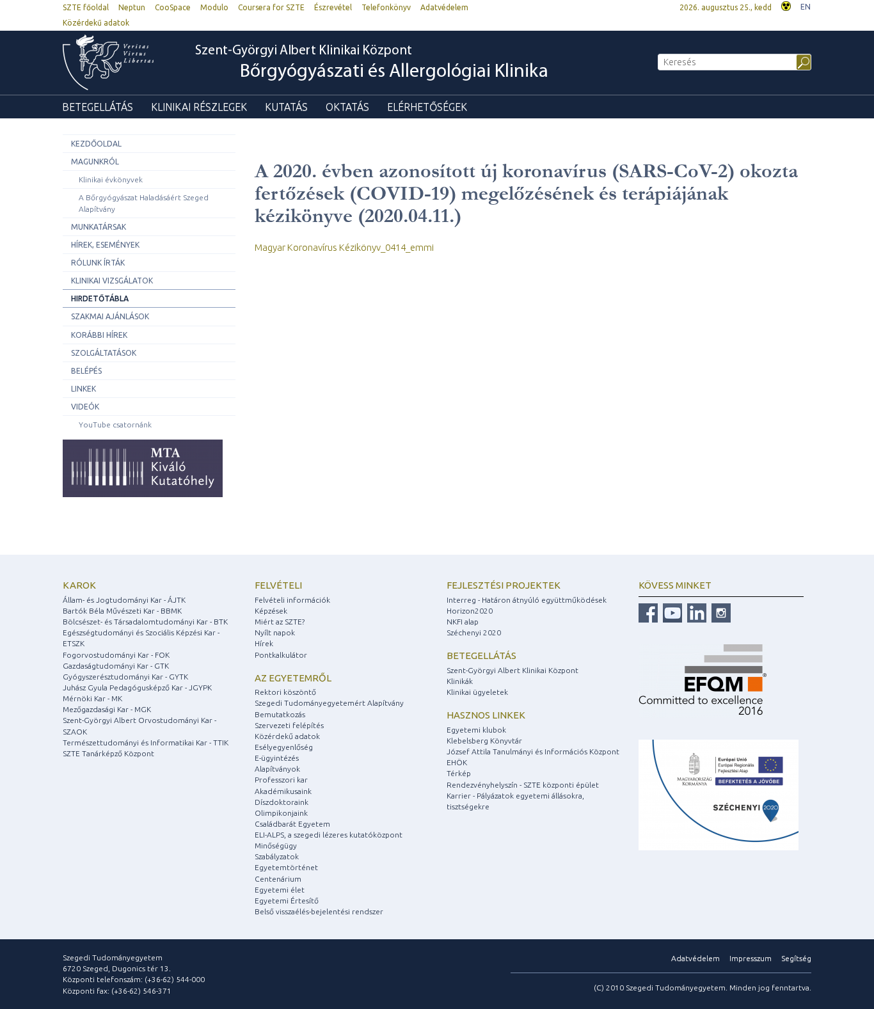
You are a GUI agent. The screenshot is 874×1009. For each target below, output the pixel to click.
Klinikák (460, 681)
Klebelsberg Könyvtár (484, 740)
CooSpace (173, 7)
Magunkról (95, 161)
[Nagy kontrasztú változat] (786, 5)
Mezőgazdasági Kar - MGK (107, 709)
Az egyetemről (293, 677)
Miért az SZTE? (280, 621)
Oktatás (347, 107)
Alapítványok (277, 769)
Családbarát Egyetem (292, 824)
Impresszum (750, 958)
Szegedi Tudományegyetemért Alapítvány (329, 703)
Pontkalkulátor (281, 655)
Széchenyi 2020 (474, 632)
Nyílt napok (275, 632)
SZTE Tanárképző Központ (108, 753)
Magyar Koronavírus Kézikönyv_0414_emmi (344, 247)
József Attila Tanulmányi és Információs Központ (533, 751)
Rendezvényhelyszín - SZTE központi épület (523, 785)
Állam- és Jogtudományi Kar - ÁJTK (124, 600)
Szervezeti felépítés (289, 725)
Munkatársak (98, 227)
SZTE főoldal (86, 7)
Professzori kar (281, 779)
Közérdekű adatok (96, 23)
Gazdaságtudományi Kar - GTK (116, 666)
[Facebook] (648, 612)
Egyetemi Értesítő (287, 900)
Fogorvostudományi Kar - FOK (116, 655)
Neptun (131, 7)
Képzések (271, 611)
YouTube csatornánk (115, 424)
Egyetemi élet (280, 890)
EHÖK (457, 762)
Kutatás (286, 107)
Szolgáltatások (103, 353)
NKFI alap (463, 621)
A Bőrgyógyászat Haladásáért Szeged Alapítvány (144, 202)
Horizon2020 (470, 611)
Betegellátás (97, 107)
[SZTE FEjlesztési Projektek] (719, 794)
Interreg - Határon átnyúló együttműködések (527, 600)
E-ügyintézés (277, 758)
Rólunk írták (98, 262)
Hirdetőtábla (100, 298)
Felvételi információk (292, 600)
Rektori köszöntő (285, 692)
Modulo (214, 7)
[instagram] (719, 612)
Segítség (796, 958)
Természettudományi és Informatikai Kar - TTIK (145, 742)
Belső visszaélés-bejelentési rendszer (319, 911)
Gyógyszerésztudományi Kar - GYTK (125, 676)
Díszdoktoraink (281, 802)
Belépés (86, 371)
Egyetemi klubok (476, 730)
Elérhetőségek (427, 107)
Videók (85, 406)
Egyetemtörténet (286, 867)
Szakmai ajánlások (110, 316)
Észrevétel (333, 7)
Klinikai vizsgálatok (112, 280)
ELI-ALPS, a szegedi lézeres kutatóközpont (328, 834)
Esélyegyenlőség (284, 747)
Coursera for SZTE (271, 7)
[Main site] (114, 62)
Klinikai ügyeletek (477, 692)
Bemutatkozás (280, 714)
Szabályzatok (277, 856)
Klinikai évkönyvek (111, 179)
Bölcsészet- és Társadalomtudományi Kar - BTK (145, 621)
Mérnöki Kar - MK (92, 698)
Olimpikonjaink (281, 813)
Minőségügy (276, 845)
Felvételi (278, 585)
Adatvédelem (444, 7)
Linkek (83, 389)
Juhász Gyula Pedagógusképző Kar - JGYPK (137, 687)
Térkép (459, 773)
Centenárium (278, 879)
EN (805, 7)
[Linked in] (695, 612)
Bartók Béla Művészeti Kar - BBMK (122, 611)
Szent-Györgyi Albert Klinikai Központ (371, 63)
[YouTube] (671, 612)
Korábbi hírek (99, 335)
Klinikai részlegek (199, 107)
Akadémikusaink (283, 791)
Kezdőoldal (96, 143)
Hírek (264, 643)
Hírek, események (105, 245)
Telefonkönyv (386, 7)
